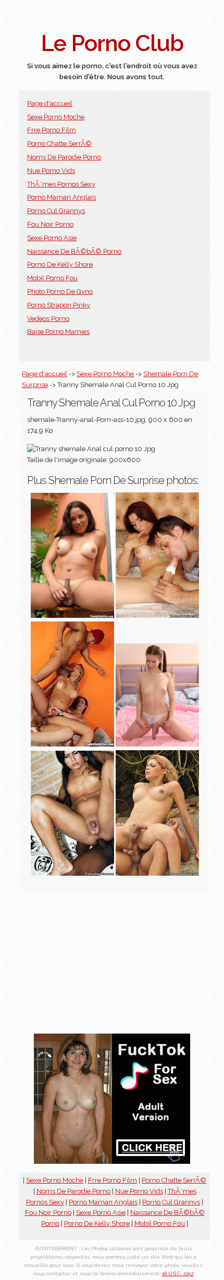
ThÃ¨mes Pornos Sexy (61, 184)
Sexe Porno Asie (52, 238)
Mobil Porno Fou (52, 278)
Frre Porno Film (51, 130)
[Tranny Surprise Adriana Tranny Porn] (157, 615)
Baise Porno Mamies (58, 331)
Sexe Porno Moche (55, 117)
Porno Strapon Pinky (58, 305)
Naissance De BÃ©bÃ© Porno (74, 251)
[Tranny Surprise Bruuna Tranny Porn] (72, 873)
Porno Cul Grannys (56, 211)
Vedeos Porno (48, 318)
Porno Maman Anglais (61, 197)
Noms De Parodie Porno (64, 157)
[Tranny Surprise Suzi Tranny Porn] (72, 615)
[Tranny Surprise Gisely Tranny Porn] (157, 873)
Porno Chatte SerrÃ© (59, 143)
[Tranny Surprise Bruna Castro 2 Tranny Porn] (72, 744)
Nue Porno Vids (51, 171)
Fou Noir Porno (50, 224)
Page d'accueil (49, 103)
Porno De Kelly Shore (60, 264)
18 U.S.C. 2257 (178, 1273)
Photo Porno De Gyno (60, 291)
